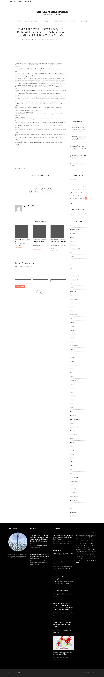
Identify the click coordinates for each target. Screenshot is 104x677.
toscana (78, 560)
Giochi (71, 318)
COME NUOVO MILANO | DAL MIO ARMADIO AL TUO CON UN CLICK (62, 624)
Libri (71, 353)
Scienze (71, 438)
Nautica (72, 392)
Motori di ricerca (74, 380)
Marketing (72, 357)
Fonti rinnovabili (73, 314)
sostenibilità (87, 558)
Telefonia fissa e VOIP (75, 481)
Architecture (73, 241)
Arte (77, 537)
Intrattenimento (73, 345)
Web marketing (73, 516)
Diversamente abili (74, 299)
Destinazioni (73, 291)
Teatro (71, 473)
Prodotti (72, 411)
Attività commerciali (75, 248)
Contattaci (27, 1)
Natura (71, 388)
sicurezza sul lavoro (89, 556)
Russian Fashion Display (60, 590)
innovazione (82, 547)
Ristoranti (72, 430)
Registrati (83, 21)
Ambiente (72, 237)
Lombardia (92, 547)
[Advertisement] (27, 52)
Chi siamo (45, 21)
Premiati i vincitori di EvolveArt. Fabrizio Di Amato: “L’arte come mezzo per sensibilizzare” (58, 241)
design (80, 543)
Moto (71, 372)
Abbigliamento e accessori (45, 39)
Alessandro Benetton (84, 535)
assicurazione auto (85, 537)
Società (71, 458)
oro (84, 552)
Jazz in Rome (57, 550)
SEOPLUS (80, 556)
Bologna (78, 540)
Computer (72, 272)
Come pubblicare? (60, 21)
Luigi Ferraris (84, 549)
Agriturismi (72, 233)
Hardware (72, 326)
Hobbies (72, 330)
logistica (87, 547)
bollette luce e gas (90, 538)
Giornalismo (72, 322)
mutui (79, 551)
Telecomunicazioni (74, 477)
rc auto (89, 555)
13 (78, 192)
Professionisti (73, 415)
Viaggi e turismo (73, 500)
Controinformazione (74, 279)
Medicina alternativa (75, 365)
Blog (71, 260)
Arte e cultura (73, 245)
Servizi (71, 446)
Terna (92, 558)
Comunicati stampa (74, 276)
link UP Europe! (21, 672)
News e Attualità (74, 396)
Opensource (73, 399)
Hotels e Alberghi (74, 334)
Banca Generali (82, 538)
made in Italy (92, 549)
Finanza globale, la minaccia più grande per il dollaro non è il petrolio (79, 157)
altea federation (92, 535)
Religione (72, 423)
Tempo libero (73, 489)
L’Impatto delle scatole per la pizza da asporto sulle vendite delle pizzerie (79, 138)
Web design (73, 512)
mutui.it (84, 551)
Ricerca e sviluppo (74, 427)
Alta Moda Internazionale (42, 176)
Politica (71, 407)
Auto (71, 252)
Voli (70, 504)
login (73, 21)
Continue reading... (19, 247)
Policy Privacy (18, 1)
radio (83, 555)
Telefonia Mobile (74, 485)
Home (10, 1)
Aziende (72, 256)
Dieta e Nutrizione (74, 295)
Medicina (72, 361)
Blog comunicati (31, 21)
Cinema (71, 268)
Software (72, 461)
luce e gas (78, 549)
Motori (71, 376)
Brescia (85, 541)
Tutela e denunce (74, 492)
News (89, 551)
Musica (71, 384)
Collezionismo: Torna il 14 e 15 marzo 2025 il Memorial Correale (40, 241)
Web (71, 508)
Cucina (71, 287)
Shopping (72, 450)
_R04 (71, 225)
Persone (72, 403)
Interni (71, 341)
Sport (71, 469)
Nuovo (94, 551)
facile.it (88, 543)
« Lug (71, 203)
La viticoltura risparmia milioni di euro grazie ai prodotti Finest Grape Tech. (63, 537)
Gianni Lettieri (88, 545)
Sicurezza (72, 454)
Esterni (71, 307)
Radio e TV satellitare (75, 419)
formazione (80, 545)
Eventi (52, 39)
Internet (72, 337)
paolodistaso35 (27, 39)
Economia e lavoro (74, 303)
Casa (71, 264)
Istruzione (72, 349)
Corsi (71, 283)
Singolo (80, 558)
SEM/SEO (72, 442)
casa (91, 540)
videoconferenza (84, 560)
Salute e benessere (74, 434)
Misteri (71, 368)
